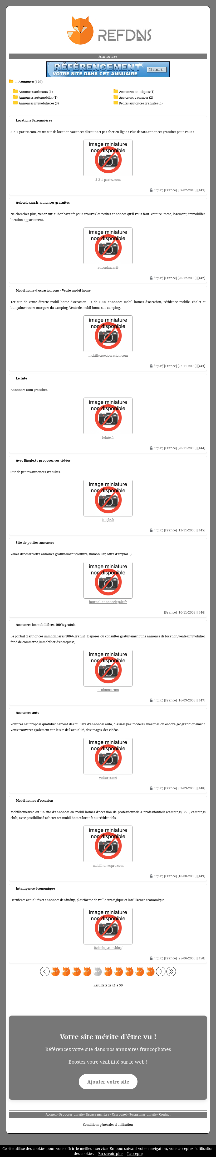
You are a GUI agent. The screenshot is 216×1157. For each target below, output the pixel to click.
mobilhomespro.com (108, 865)
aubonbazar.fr (108, 267)
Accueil (51, 1114)
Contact (164, 1114)
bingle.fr (108, 519)
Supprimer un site (142, 1114)
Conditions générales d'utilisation (108, 1124)
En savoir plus (110, 1153)
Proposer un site (71, 1114)
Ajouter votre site (108, 1082)
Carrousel (119, 1114)
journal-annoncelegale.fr (108, 602)
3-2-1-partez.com (108, 179)
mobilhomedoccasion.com (108, 355)
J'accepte (135, 1153)
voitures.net (108, 777)
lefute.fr (108, 437)
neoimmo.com (108, 690)
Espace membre (97, 1114)
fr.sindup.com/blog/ (108, 947)
